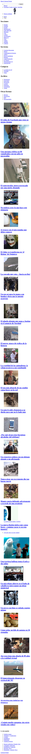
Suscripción (7, 96)
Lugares (6, 84)
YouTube (20, 7)
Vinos (5, 72)
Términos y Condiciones (10, 735)
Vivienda (6, 71)
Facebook (6, 7)
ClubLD (6, 43)
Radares (6, 57)
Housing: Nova (8, 748)
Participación (7, 63)
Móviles (6, 95)
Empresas (6, 85)
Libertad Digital (8, 1)
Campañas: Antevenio (9, 745)
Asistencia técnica (8, 741)
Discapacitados (7, 99)
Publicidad (6, 740)
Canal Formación (8, 59)
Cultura (6, 35)
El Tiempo (6, 60)
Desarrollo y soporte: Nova (10, 750)
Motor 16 (6, 37)
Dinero (5, 51)
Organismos (7, 86)
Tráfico (5, 54)
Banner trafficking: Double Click (12, 744)
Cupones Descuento (9, 50)
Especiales (6, 81)
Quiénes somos (7, 734)
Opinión (6, 26)
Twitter (11, 7)
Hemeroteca (7, 79)
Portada (6, 24)
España (5, 27)
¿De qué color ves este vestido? (12, 532)
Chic (5, 33)
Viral (5, 39)
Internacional (7, 29)
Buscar (5, 5)
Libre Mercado (7, 30)
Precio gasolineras (8, 56)
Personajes (6, 82)
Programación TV (8, 61)
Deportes (6, 32)
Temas (5, 88)
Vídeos (5, 40)
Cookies (6, 737)
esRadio (6, 42)
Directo (8, 14)
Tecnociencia (7, 36)
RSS (5, 97)
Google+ (15, 7)
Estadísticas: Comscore (9, 747)
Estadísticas (7, 738)
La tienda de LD (8, 70)
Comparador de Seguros (10, 53)
